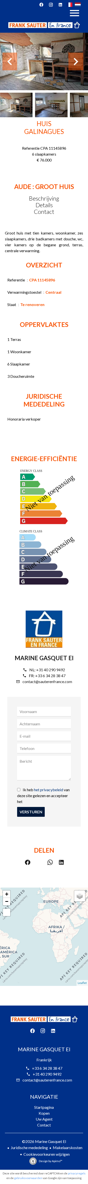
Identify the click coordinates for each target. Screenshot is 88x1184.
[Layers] (79, 896)
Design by (50, 1161)
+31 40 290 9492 (50, 669)
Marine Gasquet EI (44, 657)
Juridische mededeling (29, 1147)
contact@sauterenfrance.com (47, 681)
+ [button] (6, 894)
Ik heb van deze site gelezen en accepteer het (43, 795)
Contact (44, 211)
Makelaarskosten (67, 1147)
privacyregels (77, 1173)
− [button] (6, 901)
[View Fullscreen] (6, 912)
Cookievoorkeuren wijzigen (46, 1154)
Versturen (31, 811)
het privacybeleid (48, 789)
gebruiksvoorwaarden (28, 1178)
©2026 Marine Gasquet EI (44, 1141)
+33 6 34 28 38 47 (50, 675)
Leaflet (82, 982)
